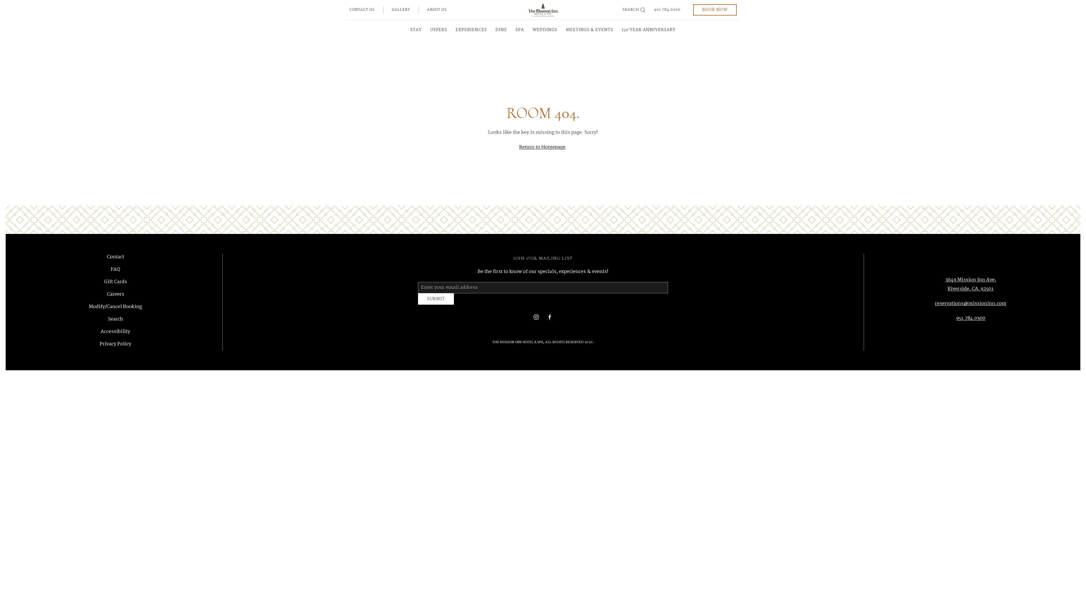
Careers (115, 295)
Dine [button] (501, 30)
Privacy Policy (115, 345)
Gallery (401, 10)
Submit (436, 301)
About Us (437, 10)
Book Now (715, 10)
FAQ (115, 270)
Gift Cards (115, 283)
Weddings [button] (545, 30)
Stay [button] (416, 30)
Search (630, 10)
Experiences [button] (471, 30)
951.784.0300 (667, 10)
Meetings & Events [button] (589, 30)
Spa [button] (520, 30)
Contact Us (362, 10)
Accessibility (115, 332)
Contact (115, 258)
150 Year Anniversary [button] (649, 30)
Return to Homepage (542, 147)
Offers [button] (438, 30)
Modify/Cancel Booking (115, 307)
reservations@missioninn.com (970, 304)
